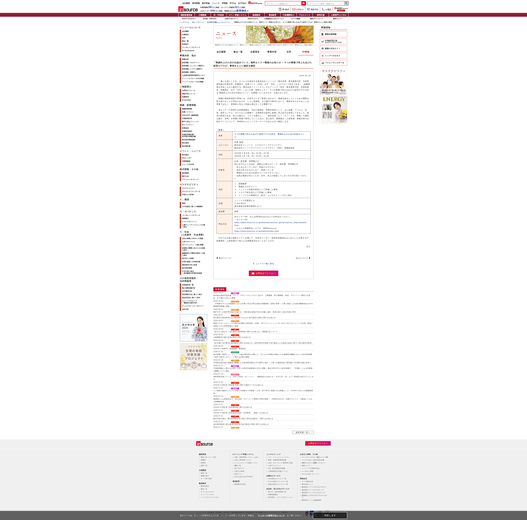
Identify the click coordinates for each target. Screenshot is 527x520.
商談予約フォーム (188, 94)
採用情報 (196, 3)
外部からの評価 (188, 195)
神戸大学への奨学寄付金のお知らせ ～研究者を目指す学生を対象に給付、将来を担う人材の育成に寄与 (254, 312)
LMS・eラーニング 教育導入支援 (280, 463)
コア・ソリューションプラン (279, 457)
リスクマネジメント (189, 222)
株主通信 (185, 143)
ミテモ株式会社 (307, 481)
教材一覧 (204, 489)
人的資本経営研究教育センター (193, 75)
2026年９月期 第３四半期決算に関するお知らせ (232, 407)
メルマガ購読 (295, 18)
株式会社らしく (307, 484)
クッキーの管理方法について (271, 515)
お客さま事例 (239, 471)
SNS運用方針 (187, 291)
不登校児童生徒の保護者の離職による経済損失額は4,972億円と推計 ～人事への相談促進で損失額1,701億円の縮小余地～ (262, 363)
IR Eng (233, 3)
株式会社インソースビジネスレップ (313, 490)
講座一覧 (204, 473)
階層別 (203, 460)
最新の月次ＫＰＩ (332, 48)
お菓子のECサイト (232, 18)
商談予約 (314, 9)
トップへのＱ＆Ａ (332, 55)
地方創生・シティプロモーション (280, 497)
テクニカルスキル (207, 492)
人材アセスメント (274, 465)
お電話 (328, 9)
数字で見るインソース (190, 122)
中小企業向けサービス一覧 (278, 481)
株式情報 (185, 173)
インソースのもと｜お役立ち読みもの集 (313, 460)
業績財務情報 (187, 109)
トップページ (184, 22)
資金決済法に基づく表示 (191, 298)
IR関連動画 (186, 161)
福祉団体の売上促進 (189, 265)
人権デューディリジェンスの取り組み (193, 226)
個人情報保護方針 (188, 288)
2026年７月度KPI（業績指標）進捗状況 (229, 349)
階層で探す (205, 476)
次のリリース (302, 258)
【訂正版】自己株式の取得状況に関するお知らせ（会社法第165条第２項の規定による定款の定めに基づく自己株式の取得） (263, 343)
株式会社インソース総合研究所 (311, 500)
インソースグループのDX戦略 (193, 78)
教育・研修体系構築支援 (277, 460)
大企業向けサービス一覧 (277, 478)
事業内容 (272, 52)
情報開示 (185, 218)
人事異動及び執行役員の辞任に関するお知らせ (232, 337)
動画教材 (256, 14)
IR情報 (225, 3)
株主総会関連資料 (188, 140)
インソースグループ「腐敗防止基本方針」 (190, 302)
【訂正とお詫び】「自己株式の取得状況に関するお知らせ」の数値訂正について (245, 332)
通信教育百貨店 (240, 484)
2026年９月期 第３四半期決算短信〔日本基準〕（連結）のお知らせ (240, 413)
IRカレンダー (187, 158)
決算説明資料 (187, 131)
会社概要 (186, 3)
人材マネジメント (188, 242)
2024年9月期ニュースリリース (218, 22)
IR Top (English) (188, 51)
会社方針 (185, 309)
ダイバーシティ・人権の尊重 (193, 245)
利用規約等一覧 (188, 285)
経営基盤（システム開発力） (193, 69)
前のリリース (225, 258)
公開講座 (202, 14)
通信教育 (272, 14)
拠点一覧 (238, 52)
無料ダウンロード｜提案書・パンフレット (313, 463)
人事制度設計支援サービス (278, 471)
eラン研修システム (237, 14)
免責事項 (185, 97)
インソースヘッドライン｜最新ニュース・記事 (315, 457)
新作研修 (206, 3)
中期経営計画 (187, 118)
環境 (183, 203)
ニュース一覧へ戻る (265, 263)
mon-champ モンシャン (311, 474)
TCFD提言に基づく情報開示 (192, 206)
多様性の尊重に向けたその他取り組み (193, 249)
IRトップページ (198, 22)
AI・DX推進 (219, 14)
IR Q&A (285, 9)
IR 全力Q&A (186, 100)
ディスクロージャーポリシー (193, 306)
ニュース (216, 3)
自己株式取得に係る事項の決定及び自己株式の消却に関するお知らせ (241, 424)
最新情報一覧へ (303, 432)
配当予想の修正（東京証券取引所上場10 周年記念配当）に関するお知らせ (243, 419)
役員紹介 (185, 44)
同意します (330, 515)
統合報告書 (186, 146)
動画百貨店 (205, 486)
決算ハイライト (188, 112)
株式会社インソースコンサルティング (313, 492)
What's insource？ (189, 18)
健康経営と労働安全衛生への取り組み (193, 254)
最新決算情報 (331, 34)
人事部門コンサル (338, 14)
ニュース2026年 (188, 164)
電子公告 (185, 176)
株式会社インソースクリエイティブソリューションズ (314, 496)
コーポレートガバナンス (191, 47)
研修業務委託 (273, 494)
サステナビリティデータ (191, 191)
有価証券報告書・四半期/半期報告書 (189, 135)
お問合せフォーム (188, 90)
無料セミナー (338, 18)
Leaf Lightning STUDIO (243, 476)
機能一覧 (237, 465)
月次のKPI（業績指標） (191, 115)
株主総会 (185, 155)
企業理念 (255, 52)
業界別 (203, 463)
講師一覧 (204, 465)
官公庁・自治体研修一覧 (277, 492)
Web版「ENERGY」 (210, 18)
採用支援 (321, 14)
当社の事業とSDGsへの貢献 (192, 238)
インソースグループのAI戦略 (193, 82)
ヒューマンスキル (207, 494)
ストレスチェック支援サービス (245, 463)
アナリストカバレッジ (190, 179)
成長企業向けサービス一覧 (278, 484)
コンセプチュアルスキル (210, 497)
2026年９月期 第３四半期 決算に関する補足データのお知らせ (238, 385)
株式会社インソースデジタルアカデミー (314, 487)
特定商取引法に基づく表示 (192, 294)
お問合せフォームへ (265, 273)
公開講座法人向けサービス (274, 18)
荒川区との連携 (188, 258)
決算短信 (185, 128)
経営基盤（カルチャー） (191, 63)
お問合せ (300, 9)
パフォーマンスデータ (334, 63)
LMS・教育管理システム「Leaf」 (246, 457)
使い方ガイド (239, 468)
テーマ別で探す (206, 478)
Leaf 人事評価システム (243, 460)
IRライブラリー (188, 125)
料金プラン (238, 474)
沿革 (289, 52)
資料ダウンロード (316, 18)
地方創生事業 (187, 268)
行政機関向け (288, 14)
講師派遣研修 (186, 14)
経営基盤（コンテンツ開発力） (193, 66)
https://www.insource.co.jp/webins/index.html (256, 231)
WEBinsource (253, 18)
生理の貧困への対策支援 (191, 262)
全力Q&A (242, 3)
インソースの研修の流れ (311, 468)
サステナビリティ (188, 188)
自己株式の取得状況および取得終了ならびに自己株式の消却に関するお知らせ (244, 318)
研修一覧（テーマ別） (209, 457)
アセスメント (304, 14)
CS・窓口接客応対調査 (276, 468)
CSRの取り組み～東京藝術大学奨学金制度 (192, 272)
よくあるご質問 (307, 471)
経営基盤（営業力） (189, 72)
